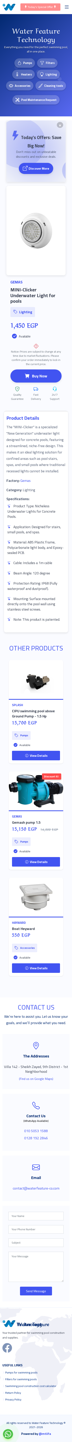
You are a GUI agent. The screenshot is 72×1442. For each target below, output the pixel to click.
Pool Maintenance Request (39, 99)
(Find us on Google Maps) (36, 1079)
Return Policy (13, 1392)
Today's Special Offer (40, 7)
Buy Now (39, 376)
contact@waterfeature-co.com (36, 1188)
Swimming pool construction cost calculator (30, 1386)
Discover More (39, 168)
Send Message (36, 1291)
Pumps (27, 63)
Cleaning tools (53, 85)
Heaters (26, 74)
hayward (19, 923)
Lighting (51, 74)
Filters (50, 63)
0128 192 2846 (36, 1138)
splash (17, 705)
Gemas (25, 480)
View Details (38, 756)
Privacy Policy (13, 1399)
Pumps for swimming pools (21, 1372)
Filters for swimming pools (21, 1379)
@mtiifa (45, 1434)
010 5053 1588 (36, 1131)
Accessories (22, 85)
